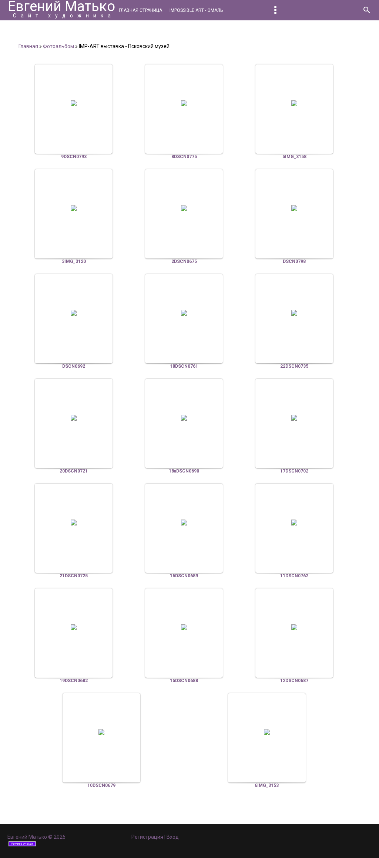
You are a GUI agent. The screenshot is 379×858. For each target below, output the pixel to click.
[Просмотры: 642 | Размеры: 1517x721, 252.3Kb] (101, 732)
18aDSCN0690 (184, 471)
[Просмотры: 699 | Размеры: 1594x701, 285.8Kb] (294, 627)
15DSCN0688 (184, 680)
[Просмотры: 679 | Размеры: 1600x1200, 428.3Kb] (294, 418)
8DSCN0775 (184, 156)
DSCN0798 (294, 261)
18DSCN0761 (184, 366)
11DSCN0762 (294, 575)
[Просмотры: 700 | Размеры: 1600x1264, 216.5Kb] (74, 208)
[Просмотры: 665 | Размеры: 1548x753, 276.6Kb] (74, 627)
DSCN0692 (73, 366)
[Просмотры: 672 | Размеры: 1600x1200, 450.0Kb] (294, 313)
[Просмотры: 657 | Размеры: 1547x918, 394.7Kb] (74, 522)
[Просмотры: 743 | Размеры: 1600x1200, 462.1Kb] (294, 208)
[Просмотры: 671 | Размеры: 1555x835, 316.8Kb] (184, 627)
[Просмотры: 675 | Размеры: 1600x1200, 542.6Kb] (74, 103)
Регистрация (147, 837)
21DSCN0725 (74, 575)
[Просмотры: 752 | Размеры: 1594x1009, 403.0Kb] (184, 418)
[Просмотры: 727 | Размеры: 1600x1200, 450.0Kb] (184, 208)
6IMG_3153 (267, 785)
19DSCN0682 (74, 680)
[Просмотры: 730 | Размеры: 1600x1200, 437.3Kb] (74, 418)
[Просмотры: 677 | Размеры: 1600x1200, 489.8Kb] (184, 103)
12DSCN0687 (294, 680)
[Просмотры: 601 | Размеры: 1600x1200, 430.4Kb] (184, 522)
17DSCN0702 (294, 471)
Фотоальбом (58, 46)
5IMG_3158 (294, 156)
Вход (173, 837)
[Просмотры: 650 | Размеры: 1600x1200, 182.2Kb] (267, 732)
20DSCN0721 (74, 471)
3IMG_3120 (74, 261)
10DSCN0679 (101, 785)
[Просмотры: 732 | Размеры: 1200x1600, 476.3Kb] (184, 313)
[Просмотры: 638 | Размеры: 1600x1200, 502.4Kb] (74, 313)
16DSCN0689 (184, 575)
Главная (28, 46)
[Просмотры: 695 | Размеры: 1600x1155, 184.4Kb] (294, 103)
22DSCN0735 (294, 366)
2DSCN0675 (184, 261)
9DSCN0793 (74, 156)
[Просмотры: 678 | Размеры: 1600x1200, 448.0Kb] (294, 522)
